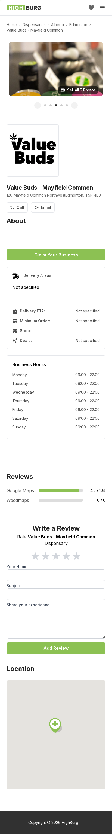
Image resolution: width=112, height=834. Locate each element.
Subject (14, 585)
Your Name (17, 566)
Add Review (56, 648)
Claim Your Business (56, 254)
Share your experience (28, 604)
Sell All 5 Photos (81, 90)
